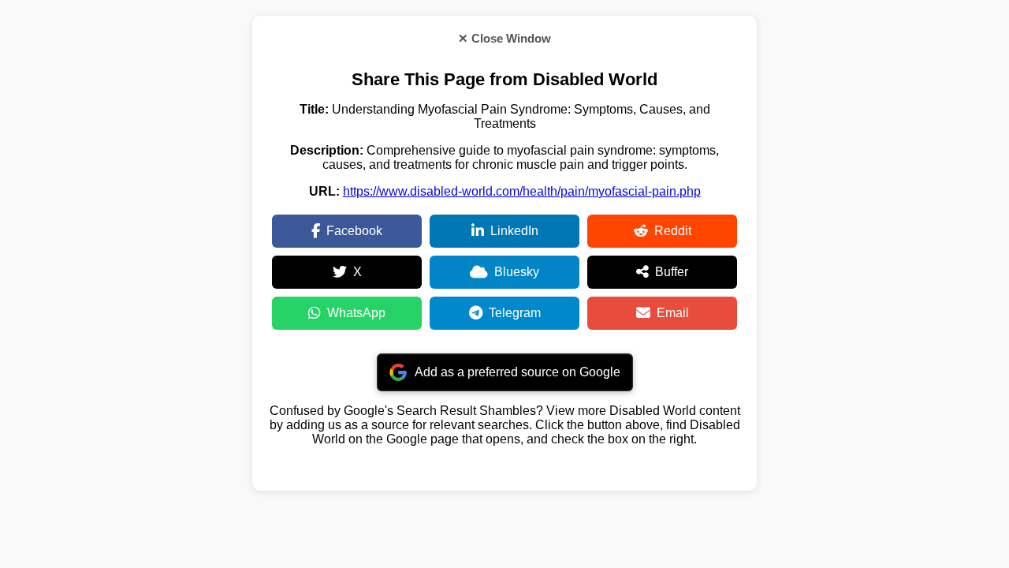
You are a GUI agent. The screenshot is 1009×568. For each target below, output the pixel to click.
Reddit (672, 230)
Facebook (354, 230)
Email (673, 313)
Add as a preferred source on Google (517, 372)
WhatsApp (356, 313)
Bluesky (516, 271)
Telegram (515, 313)
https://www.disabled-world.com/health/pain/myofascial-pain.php (522, 191)
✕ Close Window (504, 38)
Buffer (671, 271)
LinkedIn (514, 230)
